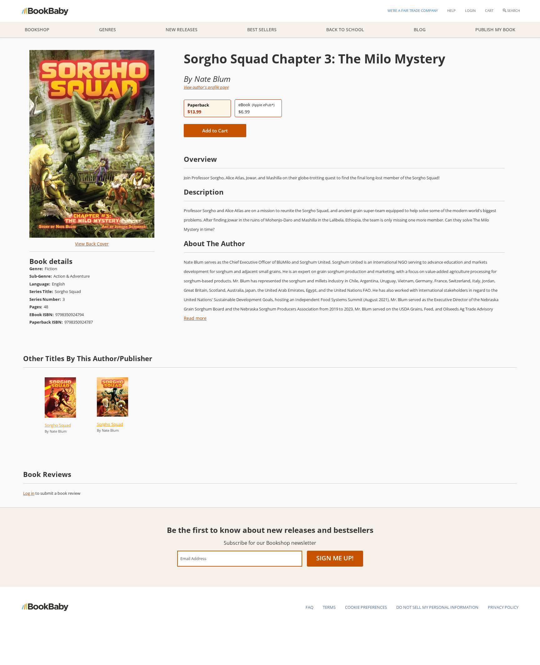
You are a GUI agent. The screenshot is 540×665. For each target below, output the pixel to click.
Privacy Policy (503, 607)
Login (470, 10)
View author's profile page (206, 87)
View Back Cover (92, 244)
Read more (195, 318)
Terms (329, 607)
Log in (28, 493)
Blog (420, 29)
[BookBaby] (50, 11)
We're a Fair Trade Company (413, 10)
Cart (489, 10)
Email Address (193, 558)
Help (451, 10)
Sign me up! (335, 558)
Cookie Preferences (366, 607)
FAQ (309, 607)
